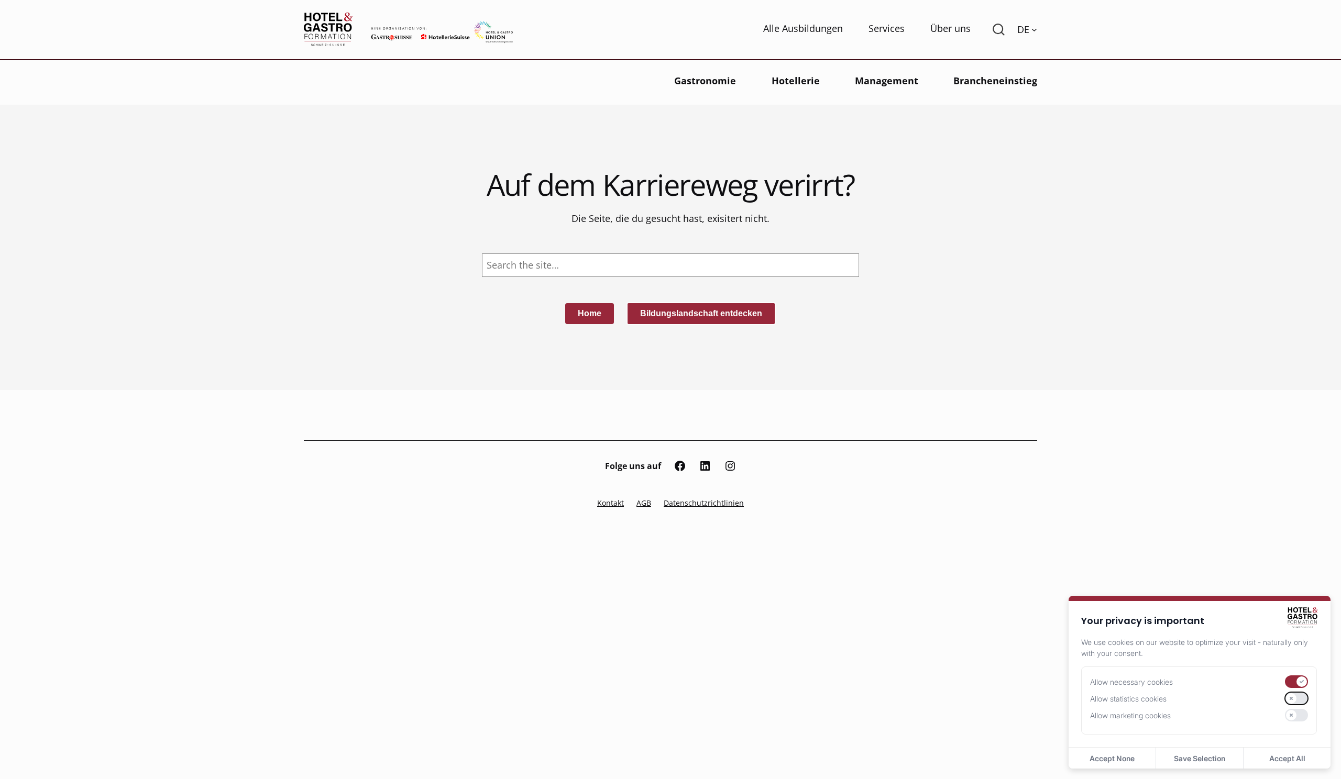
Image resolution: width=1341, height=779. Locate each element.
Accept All (1287, 758)
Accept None (1112, 758)
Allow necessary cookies (1131, 681)
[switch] (1296, 681)
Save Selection (1199, 758)
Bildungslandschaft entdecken (701, 313)
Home (589, 313)
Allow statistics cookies (1128, 698)
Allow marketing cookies (1130, 715)
